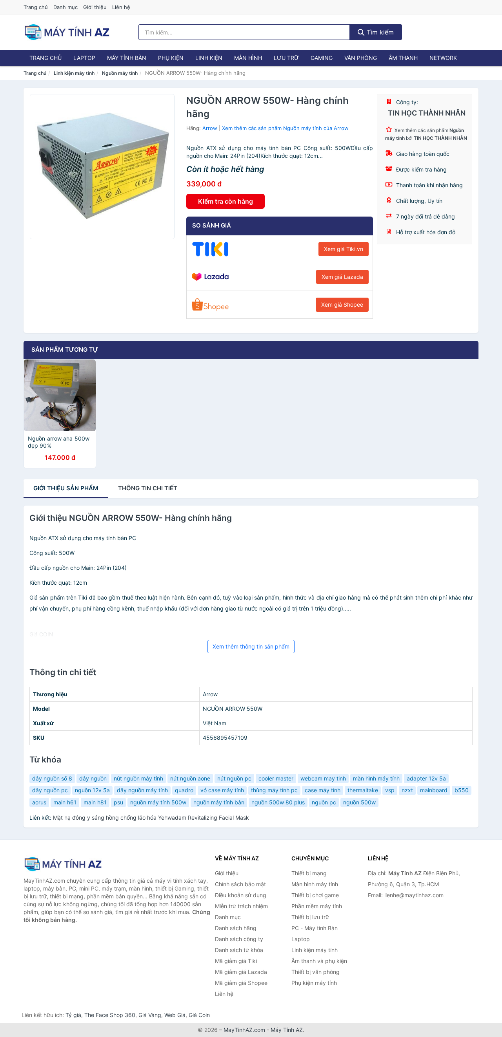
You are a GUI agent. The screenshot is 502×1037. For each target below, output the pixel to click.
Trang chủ (36, 7)
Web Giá (175, 1015)
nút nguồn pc (234, 778)
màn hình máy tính (376, 778)
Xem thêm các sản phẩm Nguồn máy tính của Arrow (285, 128)
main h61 (64, 802)
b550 (462, 790)
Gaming (322, 57)
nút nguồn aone (190, 778)
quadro (184, 790)
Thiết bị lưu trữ (310, 917)
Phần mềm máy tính (316, 906)
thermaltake (362, 790)
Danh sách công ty (239, 939)
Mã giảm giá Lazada (241, 971)
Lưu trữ (286, 57)
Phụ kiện (171, 57)
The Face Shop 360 (109, 1015)
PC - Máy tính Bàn (314, 928)
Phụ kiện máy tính (314, 982)
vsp (390, 790)
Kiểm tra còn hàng (225, 201)
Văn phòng (360, 57)
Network (443, 57)
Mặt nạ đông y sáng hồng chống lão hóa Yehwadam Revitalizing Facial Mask (151, 817)
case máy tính (322, 790)
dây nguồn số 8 (52, 778)
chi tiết (147, 488)
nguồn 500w (359, 802)
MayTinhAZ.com (244, 1029)
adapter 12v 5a (426, 778)
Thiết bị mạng (309, 873)
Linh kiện (208, 57)
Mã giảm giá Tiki (236, 961)
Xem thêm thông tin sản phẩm (251, 646)
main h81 (95, 802)
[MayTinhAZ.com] (67, 32)
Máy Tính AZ (287, 1029)
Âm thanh (403, 57)
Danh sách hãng (235, 928)
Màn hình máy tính (314, 884)
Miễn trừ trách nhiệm (241, 906)
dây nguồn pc (50, 790)
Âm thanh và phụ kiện (319, 961)
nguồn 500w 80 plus (278, 802)
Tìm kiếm (379, 32)
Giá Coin (199, 1015)
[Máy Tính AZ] (63, 864)
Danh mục (65, 7)
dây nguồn (93, 778)
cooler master (275, 778)
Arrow (209, 128)
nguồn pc (324, 802)
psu (118, 802)
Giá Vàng (149, 1015)
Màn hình (248, 57)
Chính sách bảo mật (240, 884)
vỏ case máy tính (222, 790)
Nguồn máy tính (120, 73)
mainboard (433, 790)
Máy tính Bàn (126, 57)
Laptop (84, 57)
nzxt (407, 790)
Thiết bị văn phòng (315, 971)
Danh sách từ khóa (239, 950)
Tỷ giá (73, 1015)
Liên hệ (121, 7)
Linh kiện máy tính (74, 73)
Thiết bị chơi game (315, 895)
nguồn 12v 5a (92, 790)
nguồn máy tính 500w (158, 802)
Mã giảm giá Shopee (241, 982)
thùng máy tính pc (274, 790)
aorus (39, 802)
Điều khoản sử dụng (240, 895)
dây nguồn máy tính (142, 790)
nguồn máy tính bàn (218, 802)
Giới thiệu (95, 7)
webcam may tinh (323, 778)
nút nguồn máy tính (138, 778)
